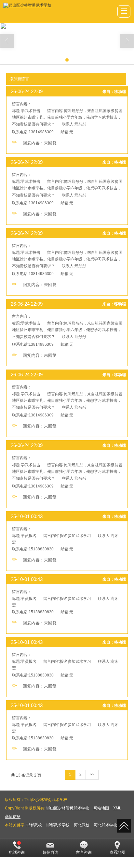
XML (117, 808)
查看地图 (117, 852)
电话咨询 (17, 852)
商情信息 (12, 816)
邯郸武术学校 (58, 825)
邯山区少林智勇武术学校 (67, 808)
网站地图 (101, 808)
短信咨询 (50, 852)
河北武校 (81, 825)
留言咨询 (84, 852)
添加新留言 (19, 79)
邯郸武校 (34, 825)
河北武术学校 (105, 825)
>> (92, 774)
